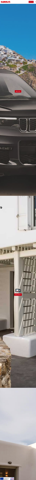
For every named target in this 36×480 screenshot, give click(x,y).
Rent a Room (18, 294)
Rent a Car (31, 1)
